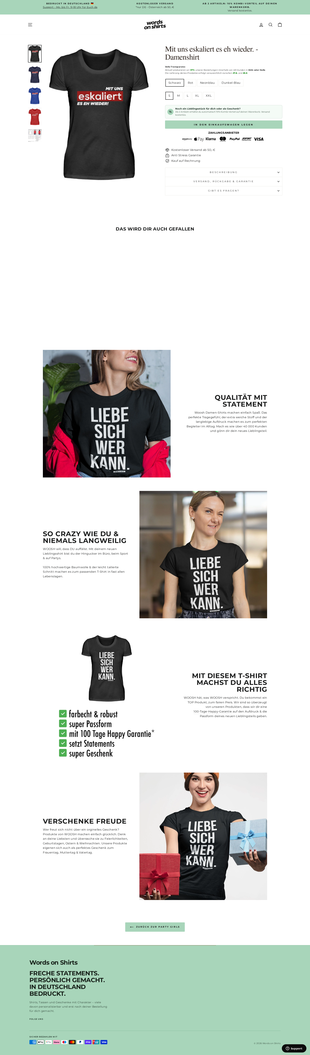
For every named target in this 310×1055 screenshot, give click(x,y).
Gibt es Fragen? (223, 190)
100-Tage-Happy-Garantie (213, 711)
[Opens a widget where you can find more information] (294, 1048)
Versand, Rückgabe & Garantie (223, 181)
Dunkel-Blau (231, 82)
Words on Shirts (53, 962)
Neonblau (207, 82)
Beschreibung (224, 172)
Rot (190, 82)
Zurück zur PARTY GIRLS (157, 927)
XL (197, 95)
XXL (209, 95)
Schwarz (174, 82)
